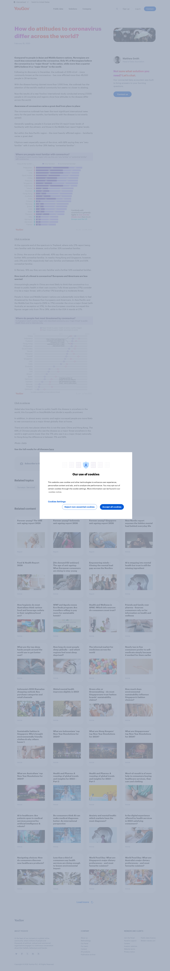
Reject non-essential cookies (80, 507)
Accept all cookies (111, 507)
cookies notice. (55, 492)
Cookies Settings (57, 501)
